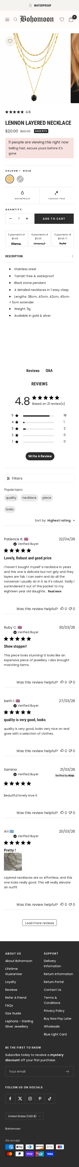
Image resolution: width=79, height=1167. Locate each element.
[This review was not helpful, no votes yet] (70, 609)
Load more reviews (39, 923)
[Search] (16, 19)
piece (47, 498)
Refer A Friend (15, 997)
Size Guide (13, 1013)
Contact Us (52, 990)
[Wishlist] (62, 19)
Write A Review (40, 456)
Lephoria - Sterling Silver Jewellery (19, 1024)
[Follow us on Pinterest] (40, 1099)
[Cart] (71, 19)
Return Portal (54, 982)
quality (11, 498)
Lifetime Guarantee (13, 971)
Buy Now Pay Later (58, 1018)
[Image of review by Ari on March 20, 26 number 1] (13, 862)
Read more (54, 591)
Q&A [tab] (49, 370)
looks (10, 509)
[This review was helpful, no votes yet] (62, 609)
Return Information (58, 974)
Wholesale (52, 1026)
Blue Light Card (55, 1034)
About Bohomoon (18, 961)
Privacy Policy (54, 1011)
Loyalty (10, 982)
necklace (29, 498)
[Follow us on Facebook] (10, 1099)
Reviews (11, 990)
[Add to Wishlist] (10, 41)
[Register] (67, 1071)
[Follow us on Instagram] (30, 1099)
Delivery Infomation (52, 963)
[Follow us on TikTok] (50, 1099)
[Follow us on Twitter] (20, 1099)
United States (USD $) (22, 1116)
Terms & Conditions (52, 1000)
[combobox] (55, 520)
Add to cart (54, 219)
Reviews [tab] (33, 370)
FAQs (9, 1005)
